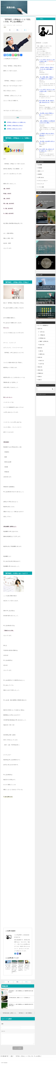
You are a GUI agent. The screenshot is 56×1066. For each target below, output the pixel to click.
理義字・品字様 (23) (43, 341)
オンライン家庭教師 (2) (43, 325)
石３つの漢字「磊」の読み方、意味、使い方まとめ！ (46, 232)
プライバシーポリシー (43, 180)
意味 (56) (40, 347)
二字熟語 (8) (42, 335)
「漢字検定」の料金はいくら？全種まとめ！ (16, 122)
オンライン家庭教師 (14, 962)
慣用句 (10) (41, 354)
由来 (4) (41, 351)
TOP (5, 1056)
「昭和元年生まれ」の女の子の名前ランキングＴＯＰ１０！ (26, 968)
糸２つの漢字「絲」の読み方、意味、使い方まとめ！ (7, 967)
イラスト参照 (41, 187)
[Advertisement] (17, 264)
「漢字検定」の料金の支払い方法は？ (14, 125)
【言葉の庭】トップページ (46, 217)
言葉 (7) (40, 379)
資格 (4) (40, 376)
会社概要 (40, 164)
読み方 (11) (41, 344)
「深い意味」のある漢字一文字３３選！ (45, 202)
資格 (5, 27)
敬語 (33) (40, 366)
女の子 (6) (41, 363)
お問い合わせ (41, 177)
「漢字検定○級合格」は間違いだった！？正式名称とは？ (19, 997)
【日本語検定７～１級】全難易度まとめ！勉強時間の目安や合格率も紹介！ (21, 991)
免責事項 (40, 174)
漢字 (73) (40, 328)
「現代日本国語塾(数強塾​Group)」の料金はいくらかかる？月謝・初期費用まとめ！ (14, 969)
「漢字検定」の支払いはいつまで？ (14, 128)
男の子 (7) (41, 360)
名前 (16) (40, 357)
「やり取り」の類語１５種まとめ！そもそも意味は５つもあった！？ (46, 248)
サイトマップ (41, 183)
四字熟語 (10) (42, 338)
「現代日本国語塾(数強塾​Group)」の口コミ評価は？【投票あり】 (20, 968)
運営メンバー (41, 171)
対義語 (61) (40, 373)
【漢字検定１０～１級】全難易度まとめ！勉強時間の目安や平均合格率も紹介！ (21, 1005)
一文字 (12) (41, 331)
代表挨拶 (40, 167)
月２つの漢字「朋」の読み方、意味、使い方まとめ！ (46, 263)
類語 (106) (40, 370)
